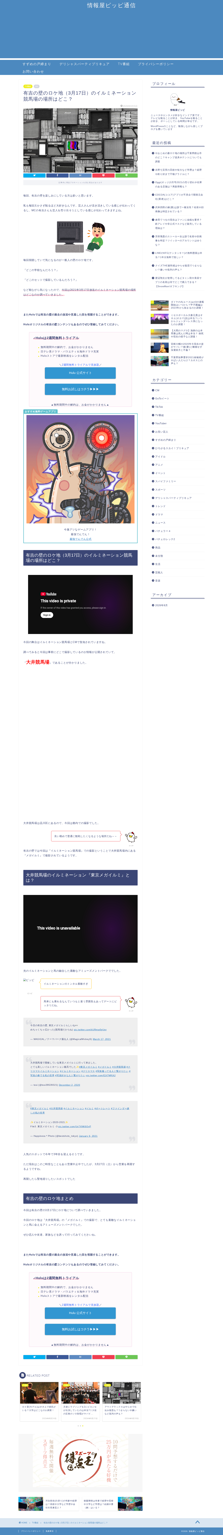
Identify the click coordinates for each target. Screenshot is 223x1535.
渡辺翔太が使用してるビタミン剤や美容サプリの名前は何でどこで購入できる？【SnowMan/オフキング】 (178, 282)
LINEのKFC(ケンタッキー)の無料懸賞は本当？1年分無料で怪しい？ (178, 255)
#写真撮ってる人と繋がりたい (112, 1071)
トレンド (160, 506)
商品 (157, 547)
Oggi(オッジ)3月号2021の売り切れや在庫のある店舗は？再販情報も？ (178, 184)
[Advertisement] (111, 35)
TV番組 (124, 64)
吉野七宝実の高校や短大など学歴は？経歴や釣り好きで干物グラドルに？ (178, 172)
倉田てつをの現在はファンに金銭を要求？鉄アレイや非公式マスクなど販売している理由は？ (178, 224)
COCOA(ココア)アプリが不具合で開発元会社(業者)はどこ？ (179, 197)
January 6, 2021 (88, 1136)
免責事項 (50, 1531)
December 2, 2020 (69, 1085)
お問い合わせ (33, 71)
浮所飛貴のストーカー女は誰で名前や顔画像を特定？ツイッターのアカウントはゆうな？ (178, 240)
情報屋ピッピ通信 (111, 5)
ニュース (160, 522)
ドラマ (159, 514)
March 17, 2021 (102, 1039)
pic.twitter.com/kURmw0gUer (90, 1029)
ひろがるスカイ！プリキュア (172, 448)
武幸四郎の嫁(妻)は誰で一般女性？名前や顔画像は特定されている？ (179, 209)
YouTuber (161, 423)
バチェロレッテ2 (165, 539)
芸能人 (159, 572)
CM (157, 390)
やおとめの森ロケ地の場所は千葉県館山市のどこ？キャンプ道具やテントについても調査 (178, 157)
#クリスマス (88, 1071)
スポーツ (160, 489)
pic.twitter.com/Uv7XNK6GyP (74, 1126)
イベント (160, 473)
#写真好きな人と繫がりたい (70, 1075)
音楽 (157, 580)
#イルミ (89, 1108)
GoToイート (162, 398)
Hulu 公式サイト (80, 373)
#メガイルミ (105, 1067)
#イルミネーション (70, 1071)
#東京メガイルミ (88, 1067)
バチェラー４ (163, 531)
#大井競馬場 (119, 1067)
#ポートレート (102, 1108)
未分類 (159, 555)
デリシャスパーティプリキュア (84, 64)
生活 (157, 564)
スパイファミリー (165, 481)
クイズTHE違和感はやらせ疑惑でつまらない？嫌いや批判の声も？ (178, 267)
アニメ (159, 464)
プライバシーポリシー (156, 64)
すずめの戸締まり (37, 64)
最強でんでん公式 (80, 539)
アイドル (160, 456)
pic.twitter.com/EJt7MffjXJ (101, 1075)
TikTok (159, 406)
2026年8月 (161, 605)
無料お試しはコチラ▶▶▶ (80, 389)
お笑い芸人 (161, 431)
